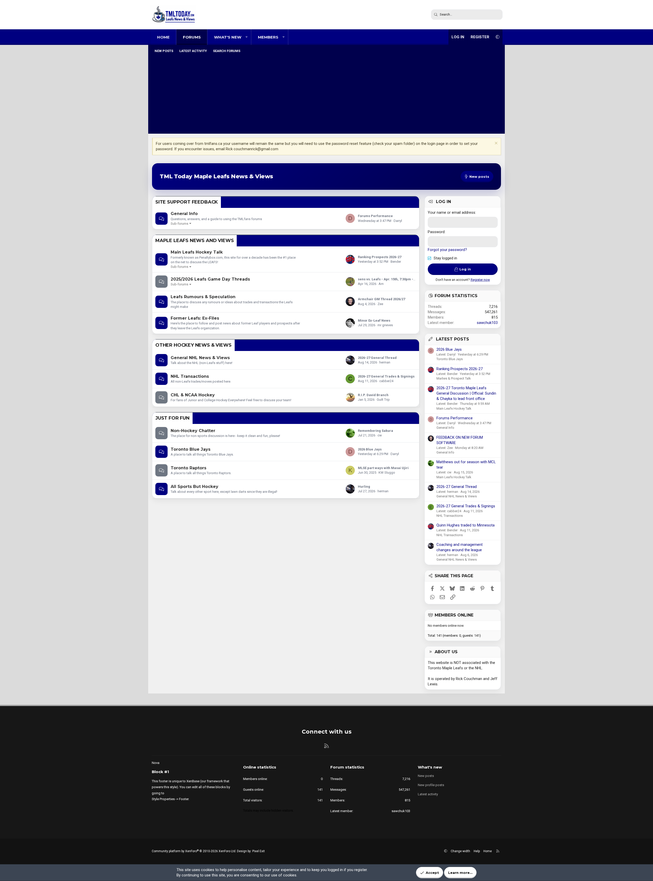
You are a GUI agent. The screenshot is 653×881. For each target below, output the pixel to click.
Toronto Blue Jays (190, 449)
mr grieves (385, 325)
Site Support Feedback (186, 202)
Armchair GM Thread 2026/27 (381, 299)
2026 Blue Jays (370, 449)
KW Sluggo (387, 472)
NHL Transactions (190, 376)
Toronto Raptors (188, 467)
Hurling (364, 486)
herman (384, 362)
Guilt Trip (383, 399)
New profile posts (431, 785)
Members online (454, 615)
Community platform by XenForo (194, 851)
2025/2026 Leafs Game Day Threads (210, 279)
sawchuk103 (487, 322)
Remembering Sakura (375, 431)
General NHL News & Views (200, 357)
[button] (246, 37)
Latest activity (193, 51)
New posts (164, 51)
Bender (396, 261)
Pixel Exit (258, 851)
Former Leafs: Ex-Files (195, 318)
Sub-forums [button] (179, 223)
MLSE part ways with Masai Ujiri (383, 468)
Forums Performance (375, 216)
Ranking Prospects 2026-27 (379, 257)
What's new (227, 37)
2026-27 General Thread (377, 358)
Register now (480, 280)
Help (477, 851)
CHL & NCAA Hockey (193, 395)
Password (436, 232)
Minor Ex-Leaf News (374, 320)
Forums (192, 37)
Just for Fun (172, 418)
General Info (184, 213)
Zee (380, 304)
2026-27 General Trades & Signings (386, 376)
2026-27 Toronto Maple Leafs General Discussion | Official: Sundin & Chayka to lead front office (466, 393)
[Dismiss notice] (495, 143)
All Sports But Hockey (194, 486)
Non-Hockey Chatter (193, 430)
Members (268, 37)
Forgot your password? (447, 249)
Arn (381, 284)
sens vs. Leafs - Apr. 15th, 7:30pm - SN (388, 279)
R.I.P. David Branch (373, 395)
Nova (155, 763)
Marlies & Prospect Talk (453, 378)
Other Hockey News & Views (193, 345)
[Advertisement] (326, 94)
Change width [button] (460, 851)
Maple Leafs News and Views (194, 240)
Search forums (226, 51)
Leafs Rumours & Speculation (203, 296)
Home (163, 37)
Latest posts (452, 339)
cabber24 (386, 381)
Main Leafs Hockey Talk (197, 252)
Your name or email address (451, 212)
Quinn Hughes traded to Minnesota (465, 525)
